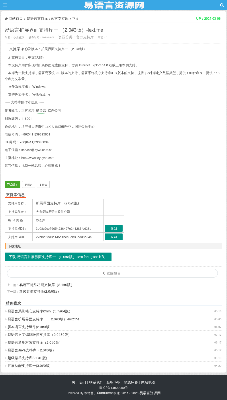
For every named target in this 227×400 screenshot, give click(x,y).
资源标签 (131, 382)
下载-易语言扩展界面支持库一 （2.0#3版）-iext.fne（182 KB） (58, 256)
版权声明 (113, 382)
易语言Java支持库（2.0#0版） (32, 350)
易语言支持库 (37, 18)
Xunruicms (105, 392)
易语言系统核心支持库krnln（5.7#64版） (40, 311)
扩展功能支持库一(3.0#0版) (29, 365)
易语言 (41, 110)
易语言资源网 (150, 392)
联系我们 (96, 382)
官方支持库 (59, 18)
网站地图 (148, 382)
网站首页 (16, 18)
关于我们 (79, 382)
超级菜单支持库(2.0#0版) (39, 291)
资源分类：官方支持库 (76, 36)
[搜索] (222, 5)
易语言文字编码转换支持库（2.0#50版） (40, 334)
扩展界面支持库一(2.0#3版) (57, 203)
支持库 (14, 48)
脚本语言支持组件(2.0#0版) (29, 326)
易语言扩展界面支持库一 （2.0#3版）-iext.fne (43, 319)
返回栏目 (114, 273)
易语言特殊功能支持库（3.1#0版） (46, 284)
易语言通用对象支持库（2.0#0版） (35, 342)
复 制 (114, 228)
